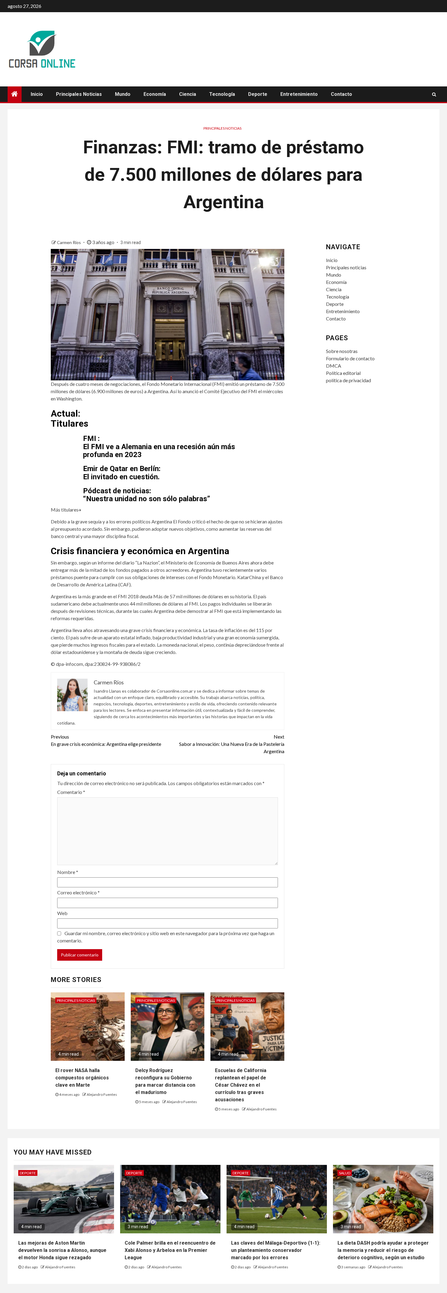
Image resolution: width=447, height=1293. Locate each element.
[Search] (434, 94)
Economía (155, 94)
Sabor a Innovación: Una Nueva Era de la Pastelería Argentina (231, 744)
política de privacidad (348, 380)
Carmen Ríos (69, 242)
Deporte (257, 94)
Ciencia (187, 94)
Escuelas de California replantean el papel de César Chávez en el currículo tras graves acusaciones (240, 1085)
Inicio (37, 94)
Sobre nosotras (342, 351)
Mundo (122, 94)
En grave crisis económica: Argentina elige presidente (106, 740)
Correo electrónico (78, 892)
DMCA (333, 366)
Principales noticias (79, 94)
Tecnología (222, 94)
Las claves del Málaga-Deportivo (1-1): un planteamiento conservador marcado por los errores (275, 1250)
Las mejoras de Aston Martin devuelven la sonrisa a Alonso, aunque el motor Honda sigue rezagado (62, 1250)
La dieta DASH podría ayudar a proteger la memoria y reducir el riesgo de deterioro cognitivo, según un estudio (383, 1250)
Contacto (341, 94)
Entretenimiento (299, 94)
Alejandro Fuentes (102, 1094)
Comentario (71, 792)
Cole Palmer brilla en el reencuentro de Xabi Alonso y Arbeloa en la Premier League (170, 1250)
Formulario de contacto (350, 358)
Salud (344, 1173)
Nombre (67, 872)
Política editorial (343, 373)
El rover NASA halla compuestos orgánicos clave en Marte (82, 1078)
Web (62, 913)
